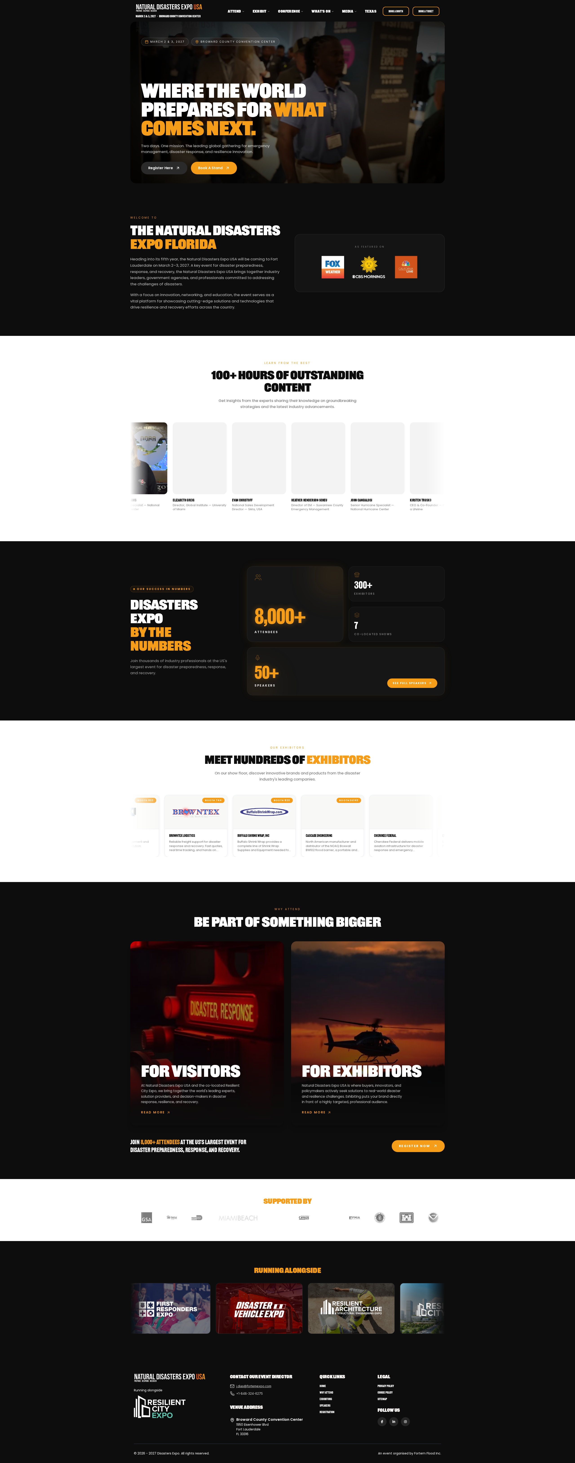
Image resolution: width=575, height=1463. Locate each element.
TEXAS (370, 11)
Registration (327, 1412)
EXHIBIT (260, 11)
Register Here (160, 168)
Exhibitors (326, 1399)
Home (323, 1386)
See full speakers (410, 683)
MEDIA (347, 11)
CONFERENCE (289, 11)
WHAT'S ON (321, 11)
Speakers (325, 1406)
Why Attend (326, 1392)
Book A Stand (210, 168)
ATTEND (234, 11)
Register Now (414, 1146)
